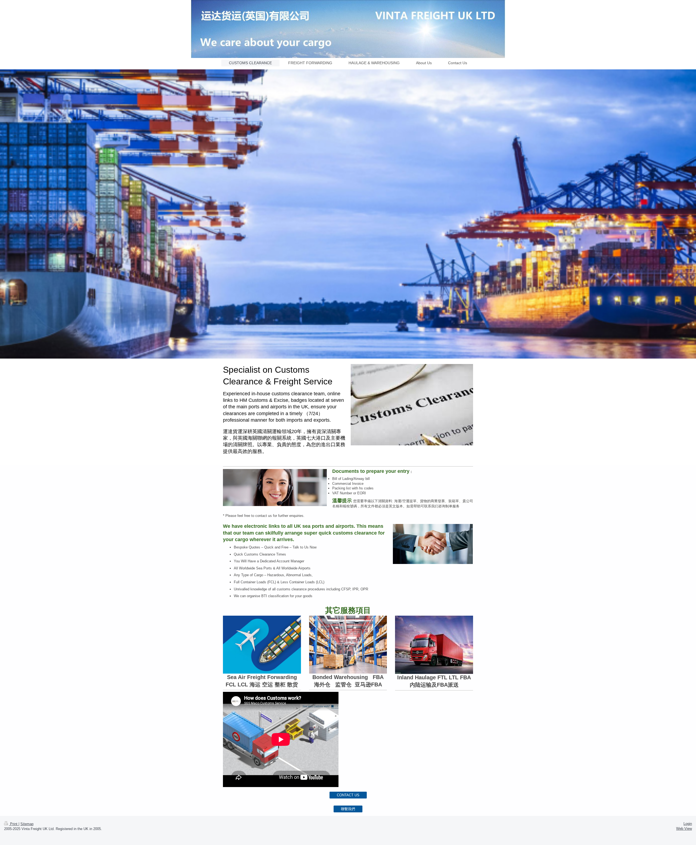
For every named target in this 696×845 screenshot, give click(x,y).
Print (13, 824)
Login (687, 824)
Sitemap (26, 824)
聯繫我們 (348, 809)
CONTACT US (348, 795)
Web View (684, 829)
